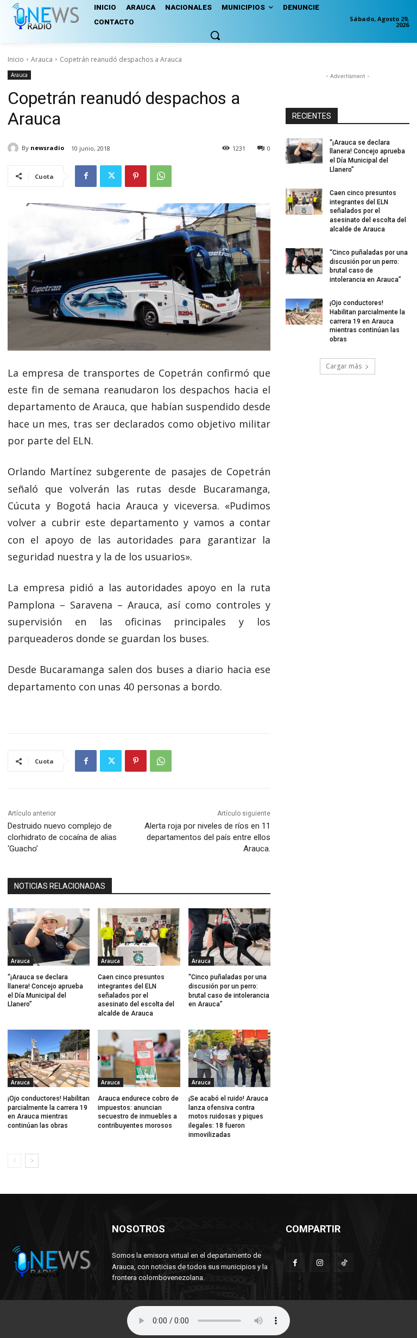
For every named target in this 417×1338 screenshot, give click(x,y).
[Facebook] (86, 176)
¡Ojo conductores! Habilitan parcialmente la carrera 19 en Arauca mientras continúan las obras (49, 1112)
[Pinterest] (136, 176)
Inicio (16, 59)
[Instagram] (319, 1262)
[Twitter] (111, 176)
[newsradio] (15, 148)
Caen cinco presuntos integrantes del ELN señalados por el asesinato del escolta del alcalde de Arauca (136, 995)
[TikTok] (343, 1262)
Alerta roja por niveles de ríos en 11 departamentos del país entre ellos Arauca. (207, 837)
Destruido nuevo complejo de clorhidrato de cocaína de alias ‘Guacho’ (62, 837)
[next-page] (32, 1161)
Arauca (42, 59)
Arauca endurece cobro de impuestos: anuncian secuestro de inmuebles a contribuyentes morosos (138, 1112)
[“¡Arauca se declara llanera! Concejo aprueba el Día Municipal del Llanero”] (49, 937)
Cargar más (344, 366)
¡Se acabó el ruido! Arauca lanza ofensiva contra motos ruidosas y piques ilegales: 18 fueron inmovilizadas (228, 1117)
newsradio (47, 148)
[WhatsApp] (161, 176)
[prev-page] (14, 1161)
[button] (215, 35)
